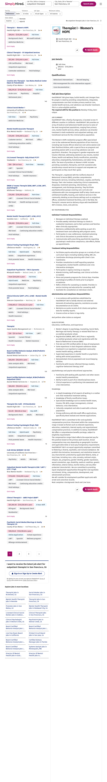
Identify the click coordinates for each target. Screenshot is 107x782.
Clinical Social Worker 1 (16, 108)
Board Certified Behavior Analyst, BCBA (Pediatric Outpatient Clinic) (26, 352)
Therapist (10, 326)
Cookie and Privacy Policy (30, 580)
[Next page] (39, 554)
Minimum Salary (54, 11)
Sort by (7, 11)
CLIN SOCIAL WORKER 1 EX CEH (18, 450)
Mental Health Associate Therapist (20, 129)
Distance (25, 11)
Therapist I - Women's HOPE (17, 28)
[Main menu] (100, 4)
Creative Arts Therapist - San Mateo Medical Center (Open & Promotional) (27, 82)
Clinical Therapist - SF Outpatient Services (23, 53)
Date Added (9, 18)
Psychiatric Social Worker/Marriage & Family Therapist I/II (24, 523)
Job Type (37, 11)
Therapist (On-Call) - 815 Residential (21, 404)
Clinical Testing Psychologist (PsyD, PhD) (22, 245)
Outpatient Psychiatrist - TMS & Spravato (23, 270)
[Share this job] (77, 50)
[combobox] (39, 4)
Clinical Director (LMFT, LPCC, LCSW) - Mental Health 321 (27, 297)
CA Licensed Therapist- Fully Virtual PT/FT (23, 158)
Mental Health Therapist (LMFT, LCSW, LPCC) (24, 216)
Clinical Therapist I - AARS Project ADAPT (22, 498)
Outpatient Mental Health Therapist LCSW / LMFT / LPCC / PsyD (26, 468)
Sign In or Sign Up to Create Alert (28, 573)
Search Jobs (88, 4)
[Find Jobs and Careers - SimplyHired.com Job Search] (14, 4)
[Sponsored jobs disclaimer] (100, 20)
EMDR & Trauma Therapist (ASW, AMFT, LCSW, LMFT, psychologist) (26, 187)
